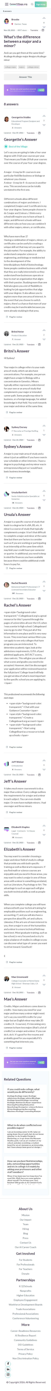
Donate (25, 1273)
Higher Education (25, 1295)
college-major (10, 67)
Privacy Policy (25, 1353)
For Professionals (25, 1264)
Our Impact (25, 1219)
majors (21, 67)
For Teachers (25, 1269)
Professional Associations (25, 1313)
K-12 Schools (25, 1286)
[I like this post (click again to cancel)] (44, 18)
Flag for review (14, 316)
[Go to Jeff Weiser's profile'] (7, 767)
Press (25, 1238)
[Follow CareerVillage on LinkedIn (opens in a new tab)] (8, 1369)
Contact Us (25, 1242)
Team (25, 1224)
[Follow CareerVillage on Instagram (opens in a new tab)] (8, 1375)
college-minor (33, 67)
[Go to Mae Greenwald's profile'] (7, 983)
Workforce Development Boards (25, 1304)
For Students (25, 1259)
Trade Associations (25, 1309)
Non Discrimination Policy (25, 1358)
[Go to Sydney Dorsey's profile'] (7, 432)
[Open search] (32, 3)
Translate (34, 30)
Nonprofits (25, 1290)
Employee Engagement (25, 1300)
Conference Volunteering (25, 1318)
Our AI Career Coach (25, 1247)
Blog (25, 1233)
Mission (26, 1215)
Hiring (25, 1228)
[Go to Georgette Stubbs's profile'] (7, 124)
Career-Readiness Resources (26, 1330)
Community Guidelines (25, 1340)
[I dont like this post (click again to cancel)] (44, 125)
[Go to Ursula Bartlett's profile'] (7, 499)
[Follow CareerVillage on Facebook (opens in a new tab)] (8, 1364)
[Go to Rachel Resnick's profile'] (7, 589)
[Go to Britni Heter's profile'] (7, 336)
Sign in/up (40, 4)
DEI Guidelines (25, 1344)
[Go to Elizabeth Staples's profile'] (7, 833)
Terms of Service (25, 1349)
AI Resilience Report (25, 1335)
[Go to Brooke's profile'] (7, 24)
